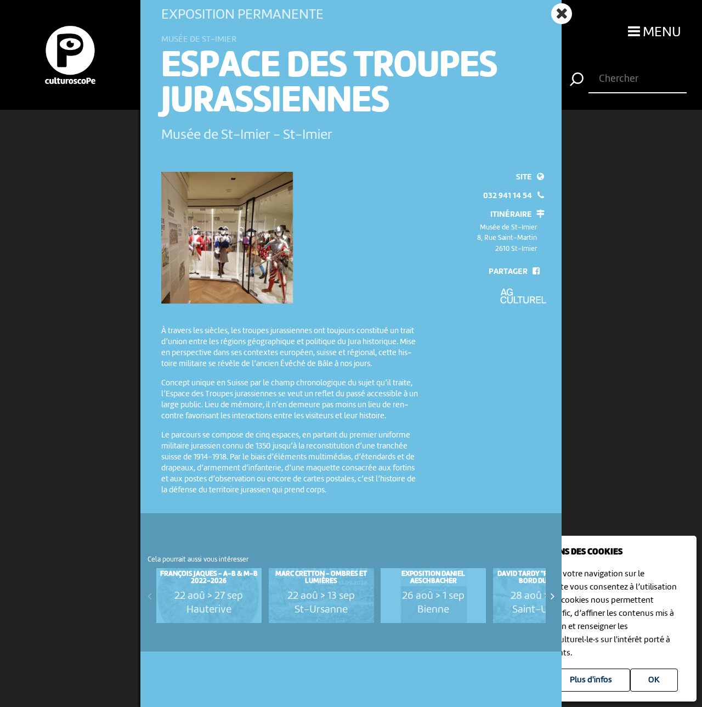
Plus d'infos (591, 680)
